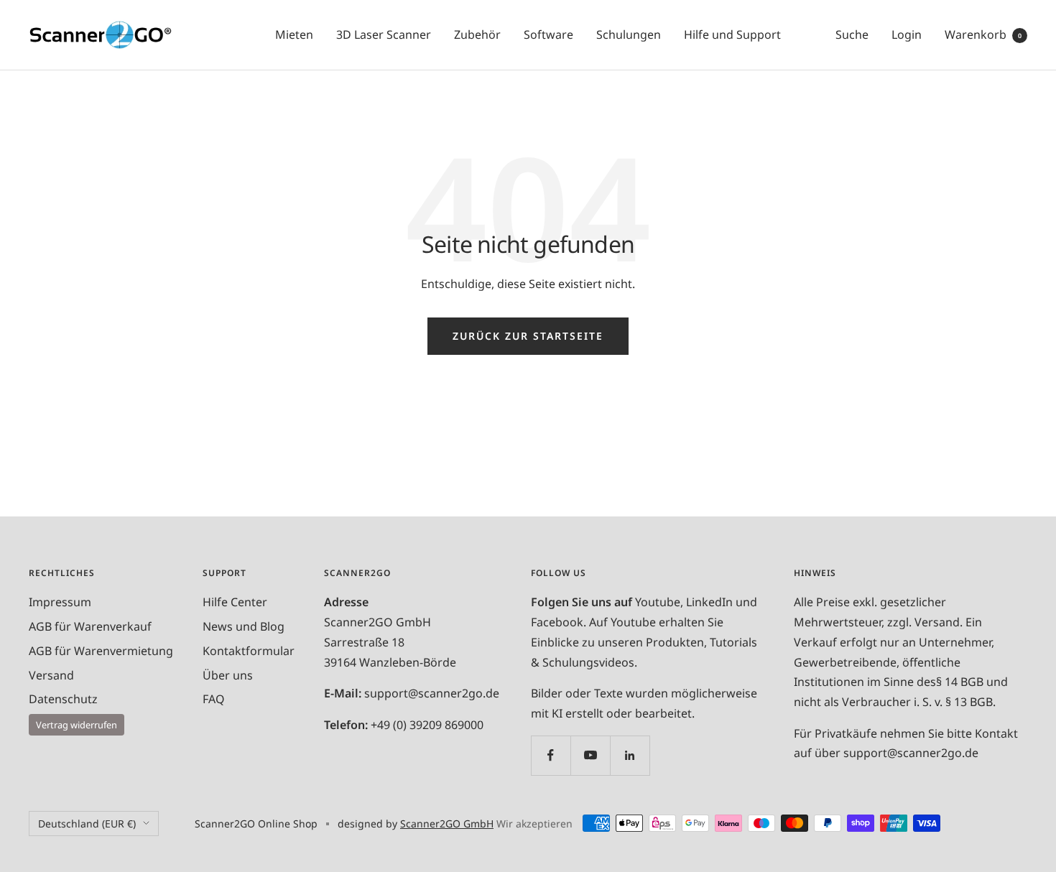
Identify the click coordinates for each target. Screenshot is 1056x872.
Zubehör (477, 34)
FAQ (214, 699)
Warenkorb (983, 34)
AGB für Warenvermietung (101, 651)
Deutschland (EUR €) (87, 823)
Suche (852, 34)
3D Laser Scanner (383, 34)
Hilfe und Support (732, 34)
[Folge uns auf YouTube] (590, 755)
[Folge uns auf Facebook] (550, 755)
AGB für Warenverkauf (90, 626)
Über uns (228, 675)
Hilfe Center (235, 602)
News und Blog (243, 626)
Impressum (60, 602)
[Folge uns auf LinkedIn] (629, 755)
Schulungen (628, 34)
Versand (51, 675)
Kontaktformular (249, 651)
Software (548, 34)
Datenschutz (63, 699)
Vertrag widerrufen (76, 724)
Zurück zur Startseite (528, 336)
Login (906, 34)
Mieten (294, 34)
